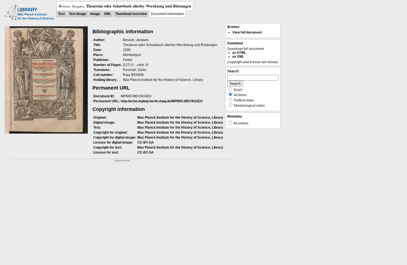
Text (61, 14)
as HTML (239, 53)
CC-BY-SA (145, 142)
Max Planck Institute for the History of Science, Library (180, 117)
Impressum (122, 160)
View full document (247, 32)
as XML (238, 56)
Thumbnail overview (131, 14)
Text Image (77, 14)
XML (107, 14)
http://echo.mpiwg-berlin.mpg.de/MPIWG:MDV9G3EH (162, 101)
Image (95, 14)
